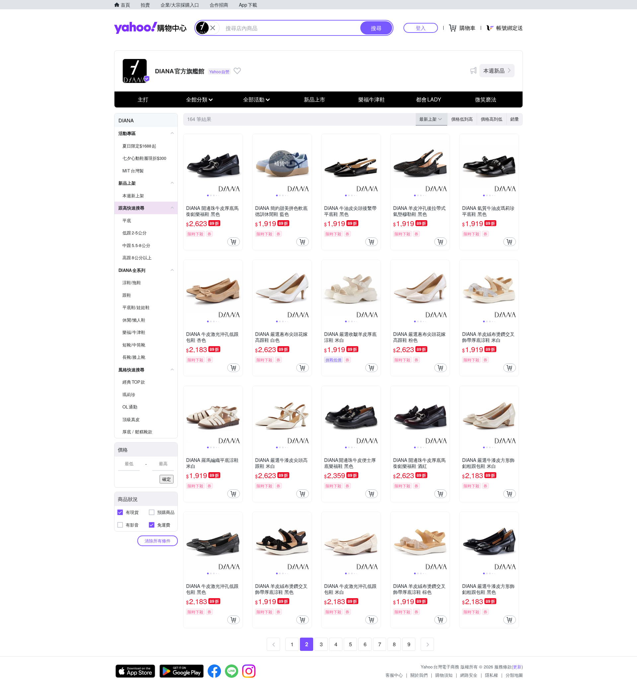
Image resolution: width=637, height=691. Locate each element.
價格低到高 (462, 119)
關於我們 (419, 675)
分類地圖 (514, 675)
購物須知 (444, 675)
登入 (421, 27)
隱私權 (491, 675)
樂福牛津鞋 (371, 99)
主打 (143, 99)
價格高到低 (491, 119)
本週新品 (494, 70)
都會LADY (428, 99)
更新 (517, 666)
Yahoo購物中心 (150, 28)
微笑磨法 (485, 99)
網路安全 (468, 675)
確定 (166, 479)
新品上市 (314, 99)
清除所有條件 (158, 540)
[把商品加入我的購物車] (233, 241)
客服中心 (394, 675)
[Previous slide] (187, 163)
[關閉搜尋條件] (213, 28)
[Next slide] (238, 163)
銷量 (514, 119)
